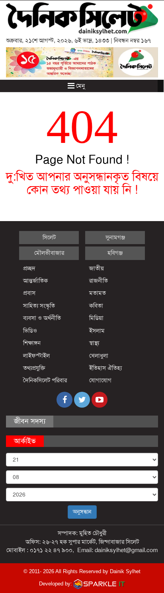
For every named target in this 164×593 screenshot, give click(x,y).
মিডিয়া (96, 318)
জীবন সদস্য (29, 421)
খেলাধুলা (98, 355)
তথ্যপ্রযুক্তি (34, 368)
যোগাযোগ (100, 380)
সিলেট (49, 237)
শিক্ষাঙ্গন (32, 343)
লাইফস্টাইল (36, 355)
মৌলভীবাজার (49, 252)
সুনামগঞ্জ (115, 237)
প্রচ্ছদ (29, 268)
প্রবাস (29, 292)
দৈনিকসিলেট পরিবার (45, 380)
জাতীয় (96, 268)
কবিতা (96, 305)
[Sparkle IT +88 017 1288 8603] (99, 584)
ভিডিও (30, 330)
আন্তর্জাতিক (35, 280)
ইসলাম (97, 330)
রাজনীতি (98, 280)
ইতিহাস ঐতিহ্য (105, 368)
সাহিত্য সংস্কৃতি (39, 305)
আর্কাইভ (25, 441)
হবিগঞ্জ (115, 252)
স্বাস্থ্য (94, 343)
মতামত (97, 292)
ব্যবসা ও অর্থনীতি (42, 318)
